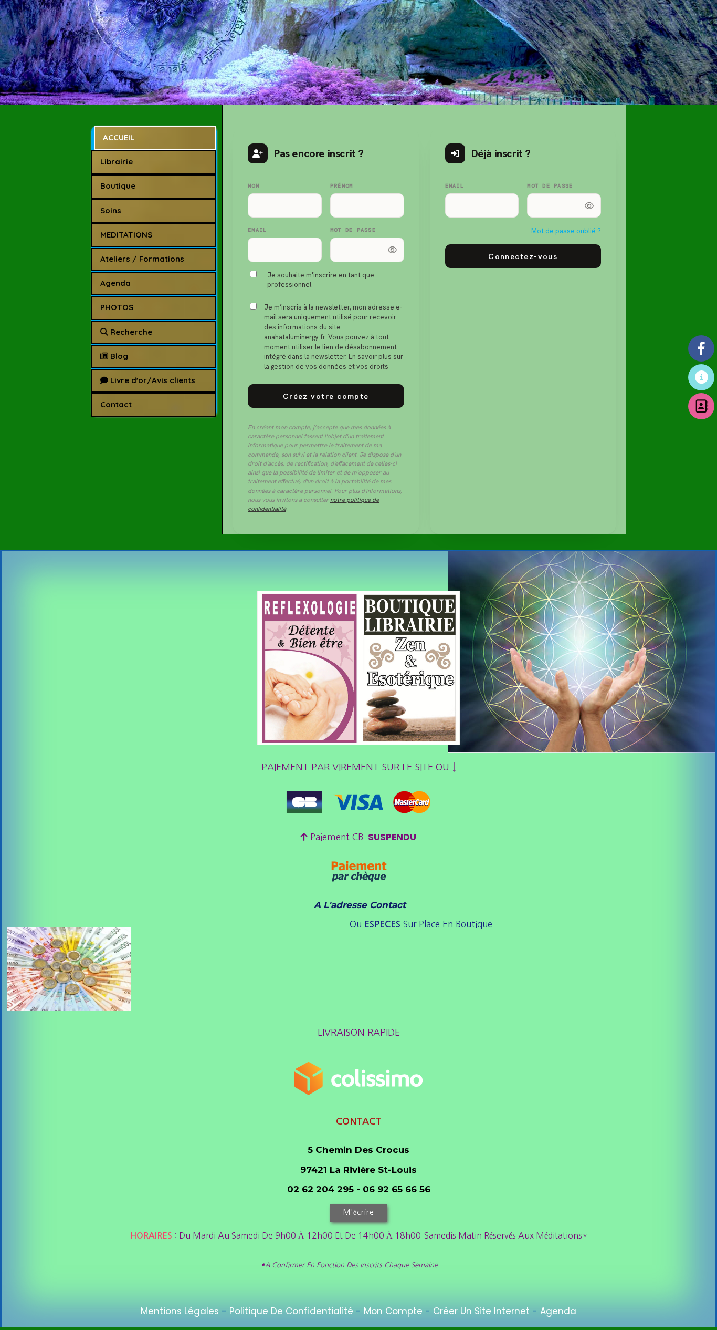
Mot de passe (353, 229)
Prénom (341, 185)
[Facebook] (701, 348)
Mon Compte (393, 1311)
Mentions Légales (180, 1311)
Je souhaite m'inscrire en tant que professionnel (320, 280)
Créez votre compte (326, 396)
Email (257, 229)
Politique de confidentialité (291, 1311)
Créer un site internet (481, 1311)
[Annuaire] (701, 406)
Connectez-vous (522, 256)
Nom (253, 185)
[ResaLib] (701, 377)
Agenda (558, 1311)
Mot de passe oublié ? (566, 230)
